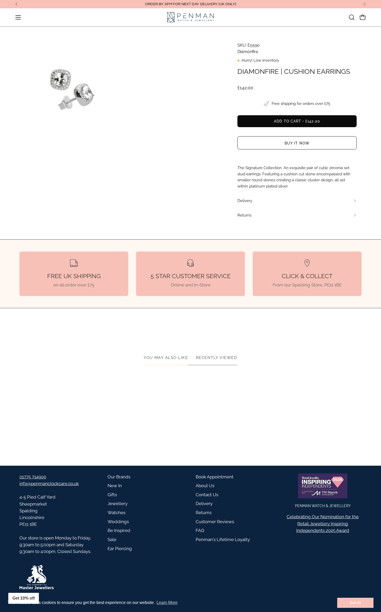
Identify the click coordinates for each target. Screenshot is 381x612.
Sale (112, 539)
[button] (351, 17)
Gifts (112, 494)
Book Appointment (215, 476)
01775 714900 (32, 476)
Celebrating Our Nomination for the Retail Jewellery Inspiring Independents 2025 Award (323, 523)
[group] (190, 4)
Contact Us (207, 494)
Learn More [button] (167, 602)
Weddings (118, 521)
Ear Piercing (120, 548)
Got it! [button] (355, 603)
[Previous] (16, 4)
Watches (116, 512)
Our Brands (119, 476)
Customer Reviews (215, 521)
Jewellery (118, 503)
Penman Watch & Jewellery (323, 505)
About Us (205, 485)
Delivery (204, 503)
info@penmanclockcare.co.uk (49, 483)
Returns (203, 512)
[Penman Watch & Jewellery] (190, 17)
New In (115, 485)
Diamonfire (247, 51)
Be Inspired (119, 530)
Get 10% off (23, 598)
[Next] (364, 4)
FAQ (200, 530)
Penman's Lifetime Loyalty (223, 539)
